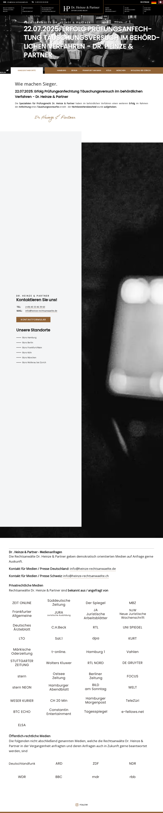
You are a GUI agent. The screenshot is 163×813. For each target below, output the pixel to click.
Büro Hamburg (29, 337)
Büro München (29, 357)
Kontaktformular (33, 319)
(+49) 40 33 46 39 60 (35, 306)
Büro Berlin (27, 342)
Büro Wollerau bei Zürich (34, 362)
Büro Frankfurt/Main (32, 347)
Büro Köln (27, 352)
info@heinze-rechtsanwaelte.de (41, 310)
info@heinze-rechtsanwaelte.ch (86, 576)
